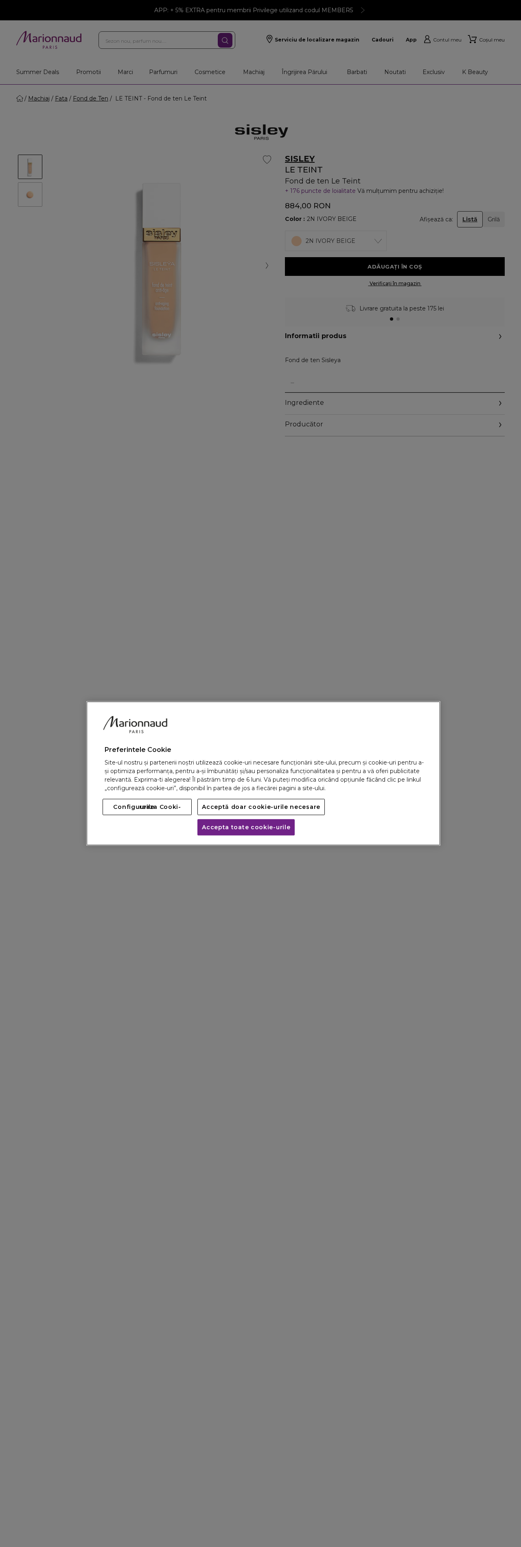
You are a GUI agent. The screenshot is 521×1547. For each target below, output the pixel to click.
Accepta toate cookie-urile (246, 827)
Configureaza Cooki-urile (147, 807)
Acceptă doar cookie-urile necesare (261, 807)
